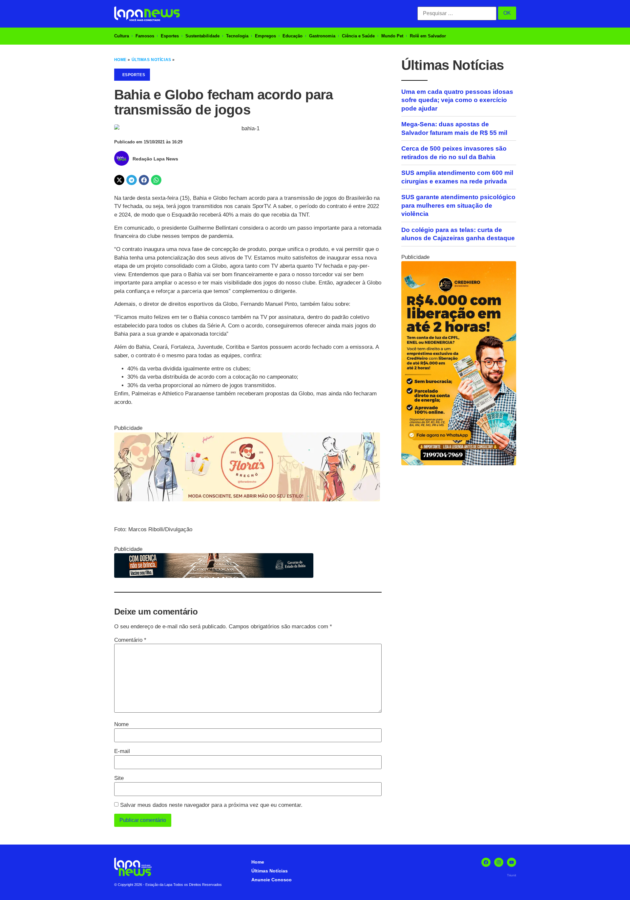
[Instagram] (498, 862)
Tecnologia (237, 35)
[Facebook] (486, 862)
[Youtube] (511, 862)
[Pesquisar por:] (456, 13)
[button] (119, 180)
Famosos (145, 35)
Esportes (170, 35)
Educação (293, 35)
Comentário (130, 640)
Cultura (121, 35)
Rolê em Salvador (428, 35)
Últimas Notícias (151, 60)
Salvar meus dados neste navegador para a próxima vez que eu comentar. (211, 805)
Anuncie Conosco (271, 879)
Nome (121, 724)
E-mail (122, 751)
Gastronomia (322, 35)
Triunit (511, 875)
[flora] (247, 499)
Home (120, 60)
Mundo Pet (392, 35)
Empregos (265, 35)
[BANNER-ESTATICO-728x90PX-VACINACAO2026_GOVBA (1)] (213, 576)
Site (119, 778)
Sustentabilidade (202, 35)
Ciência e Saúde (358, 35)
